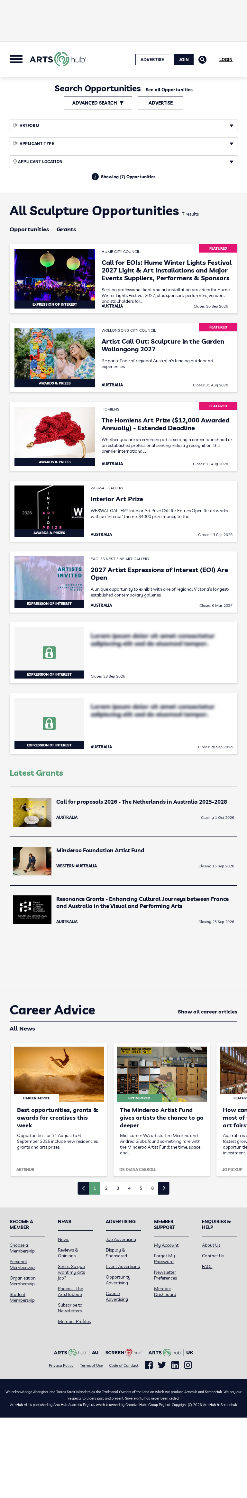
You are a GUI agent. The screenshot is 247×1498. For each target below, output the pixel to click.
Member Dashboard (165, 1291)
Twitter (162, 1365)
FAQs (207, 1266)
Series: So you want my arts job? (71, 1272)
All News (22, 1028)
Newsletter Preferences (165, 1275)
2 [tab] (106, 1188)
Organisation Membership (23, 1281)
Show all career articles (207, 1011)
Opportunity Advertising (118, 1280)
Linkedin (175, 1365)
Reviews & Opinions (68, 1253)
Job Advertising (121, 1239)
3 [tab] (117, 1188)
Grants (66, 229)
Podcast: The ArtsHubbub (70, 1291)
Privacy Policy (61, 1365)
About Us (211, 1245)
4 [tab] (129, 1188)
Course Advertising (117, 1296)
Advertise (161, 103)
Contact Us (213, 1256)
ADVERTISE (152, 59)
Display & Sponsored (116, 1253)
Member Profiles (74, 1321)
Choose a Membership (22, 1248)
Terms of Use (91, 1365)
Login (226, 59)
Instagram (188, 1365)
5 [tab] (141, 1188)
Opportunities (29, 229)
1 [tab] (94, 1188)
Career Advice (52, 1010)
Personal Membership (22, 1264)
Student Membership (22, 1297)
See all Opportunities (169, 90)
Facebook (149, 1365)
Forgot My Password (164, 1258)
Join (184, 59)
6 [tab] (152, 1188)
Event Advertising (123, 1266)
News (63, 1239)
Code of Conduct (123, 1365)
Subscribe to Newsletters (70, 1308)
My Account (166, 1245)
